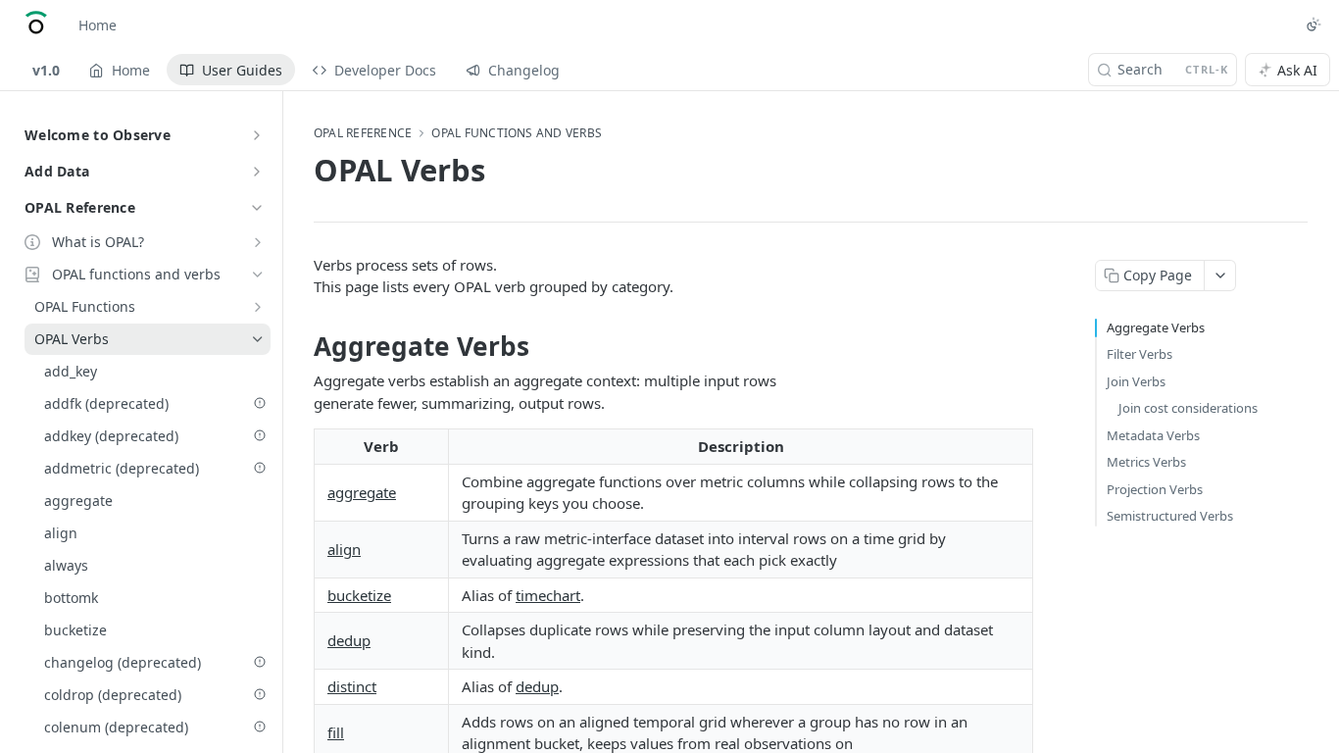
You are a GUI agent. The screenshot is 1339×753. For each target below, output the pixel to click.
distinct (351, 686)
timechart (548, 595)
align (344, 549)
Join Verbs (1136, 381)
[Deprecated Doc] (260, 403)
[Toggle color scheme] (1313, 24)
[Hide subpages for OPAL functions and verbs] (258, 274)
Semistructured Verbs (1170, 516)
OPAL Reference (80, 207)
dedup (349, 640)
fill (335, 732)
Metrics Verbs (1146, 462)
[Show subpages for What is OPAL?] (258, 242)
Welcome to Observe (98, 135)
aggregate (361, 492)
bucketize (359, 595)
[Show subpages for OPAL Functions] (258, 307)
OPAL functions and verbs (516, 133)
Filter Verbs (1139, 354)
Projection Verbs (1155, 489)
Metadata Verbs (1153, 435)
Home (97, 25)
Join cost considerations (1188, 408)
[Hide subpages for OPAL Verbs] (258, 339)
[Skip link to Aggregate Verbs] (300, 346)
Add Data (57, 171)
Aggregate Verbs (1156, 327)
